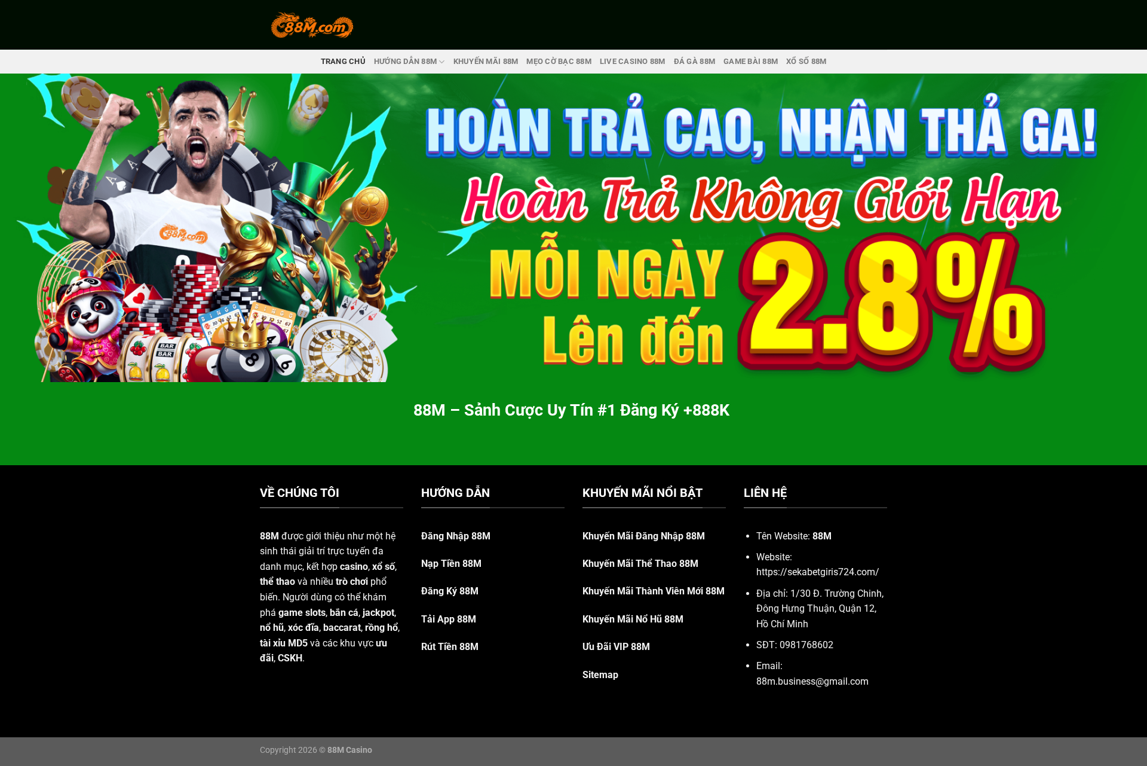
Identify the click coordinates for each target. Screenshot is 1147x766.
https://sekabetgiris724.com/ (817, 572)
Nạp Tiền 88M (451, 563)
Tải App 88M (448, 619)
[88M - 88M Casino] (312, 24)
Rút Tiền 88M (450, 646)
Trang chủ (343, 61)
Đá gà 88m (694, 61)
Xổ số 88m (806, 61)
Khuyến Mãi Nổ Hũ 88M (632, 619)
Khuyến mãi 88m (486, 61)
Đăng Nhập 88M (455, 536)
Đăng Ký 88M (450, 591)
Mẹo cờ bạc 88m (558, 61)
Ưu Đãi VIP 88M (616, 646)
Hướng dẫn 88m (405, 61)
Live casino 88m (632, 61)
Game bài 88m (750, 61)
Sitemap (600, 674)
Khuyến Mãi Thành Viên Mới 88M (653, 591)
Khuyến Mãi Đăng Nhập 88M (643, 536)
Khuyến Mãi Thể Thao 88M (640, 563)
